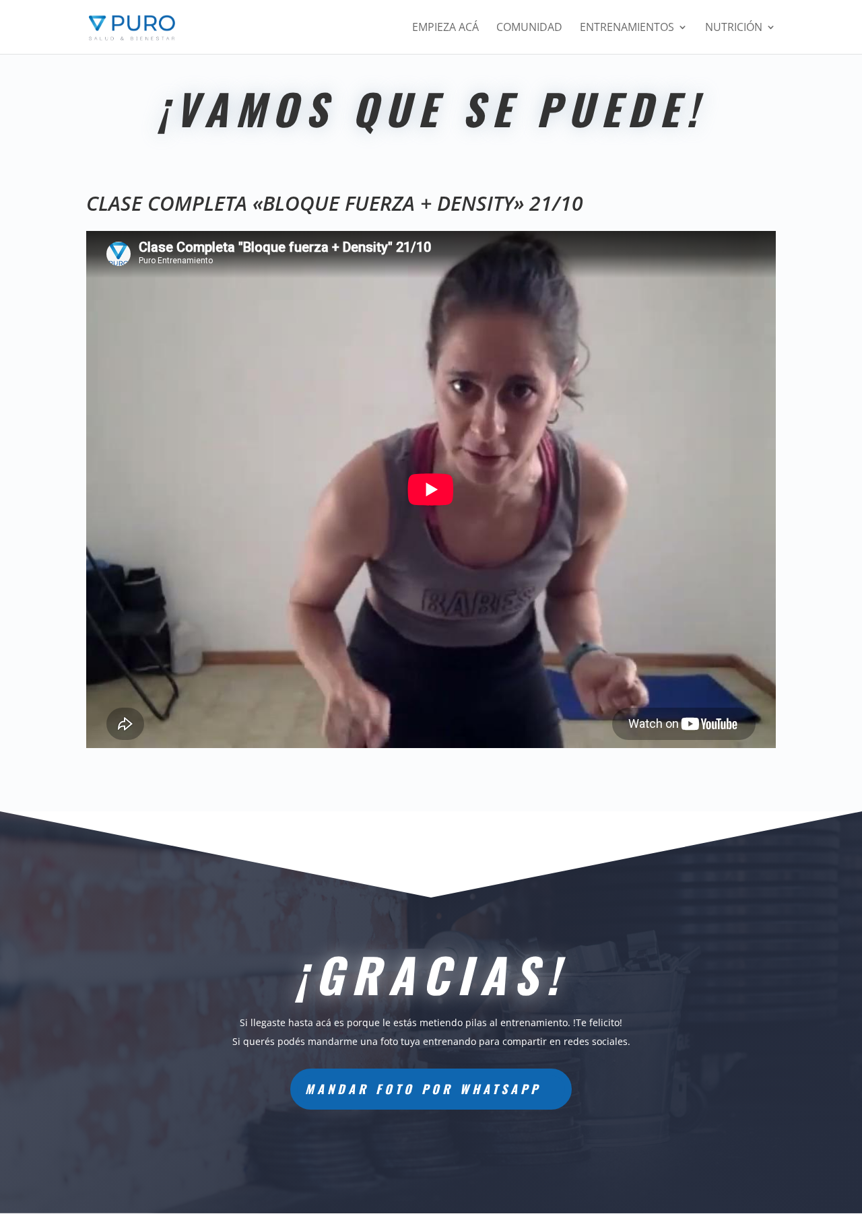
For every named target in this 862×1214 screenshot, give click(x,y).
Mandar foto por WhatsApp (423, 1089)
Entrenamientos (627, 28)
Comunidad (529, 28)
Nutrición (733, 28)
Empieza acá (445, 28)
